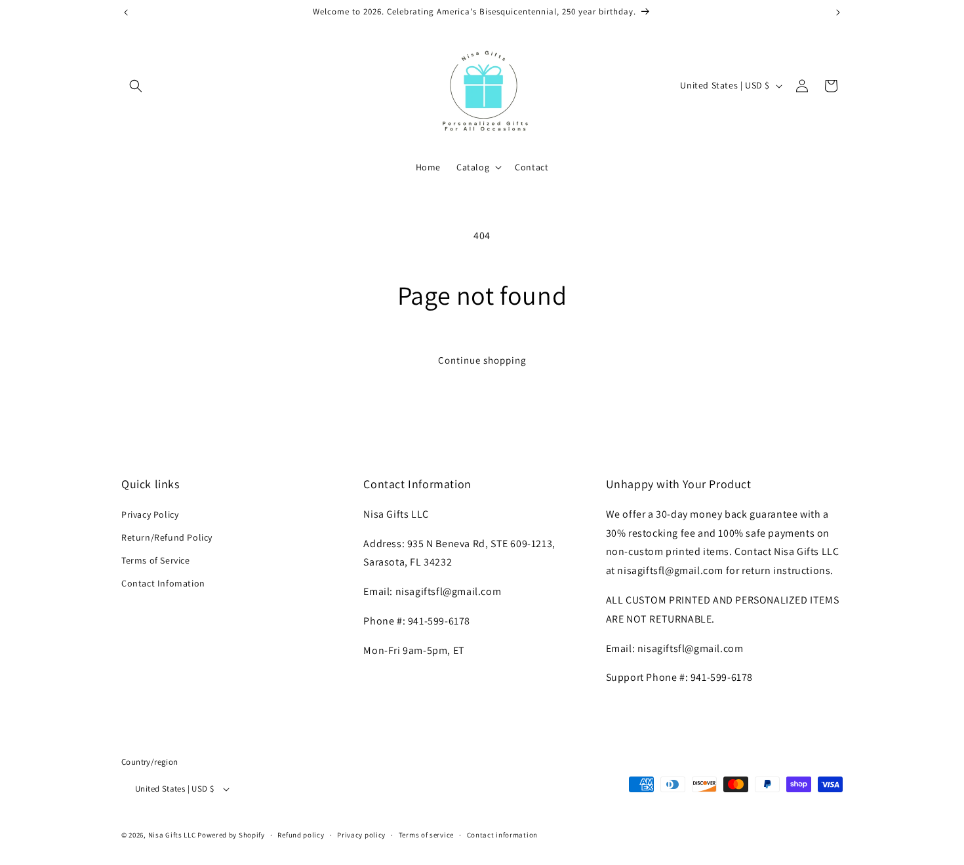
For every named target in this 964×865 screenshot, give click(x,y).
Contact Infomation (163, 583)
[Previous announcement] (125, 12)
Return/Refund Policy (166, 537)
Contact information (502, 834)
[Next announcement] (838, 12)
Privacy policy (361, 834)
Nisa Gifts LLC (172, 834)
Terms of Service (155, 560)
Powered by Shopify (231, 834)
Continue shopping (482, 360)
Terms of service (426, 834)
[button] (135, 85)
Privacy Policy (149, 514)
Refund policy (300, 834)
